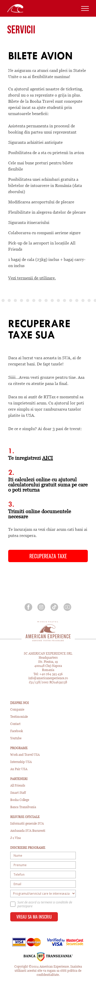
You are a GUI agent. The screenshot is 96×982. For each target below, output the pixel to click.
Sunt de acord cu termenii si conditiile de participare (44, 904)
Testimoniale (19, 717)
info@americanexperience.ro (48, 678)
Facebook (16, 731)
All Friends (17, 785)
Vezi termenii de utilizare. (32, 278)
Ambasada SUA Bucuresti (27, 831)
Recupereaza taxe (48, 556)
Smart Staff (18, 793)
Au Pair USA (18, 769)
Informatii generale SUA (27, 823)
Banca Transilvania (23, 807)
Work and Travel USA (25, 755)
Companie (17, 709)
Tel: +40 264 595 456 (48, 674)
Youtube (16, 738)
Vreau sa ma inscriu (34, 917)
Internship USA (21, 762)
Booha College (19, 800)
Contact (15, 724)
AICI (47, 458)
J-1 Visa (15, 838)
